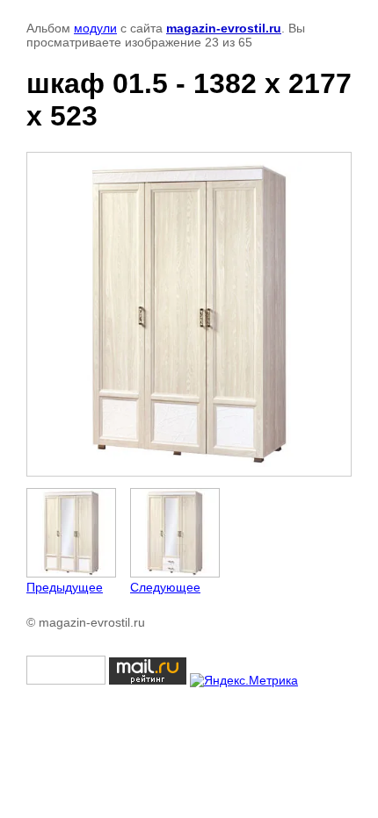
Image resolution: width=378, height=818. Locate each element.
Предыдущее (64, 587)
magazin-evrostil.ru (223, 28)
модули (95, 28)
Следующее (165, 587)
